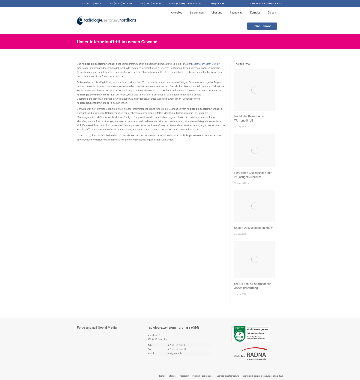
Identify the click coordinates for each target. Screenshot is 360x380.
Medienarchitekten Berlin (204, 63)
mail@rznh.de (217, 3)
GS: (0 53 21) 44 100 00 (121, 3)
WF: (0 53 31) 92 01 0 (91, 3)
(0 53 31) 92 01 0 (176, 345)
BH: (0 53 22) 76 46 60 (150, 3)
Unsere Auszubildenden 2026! (253, 228)
